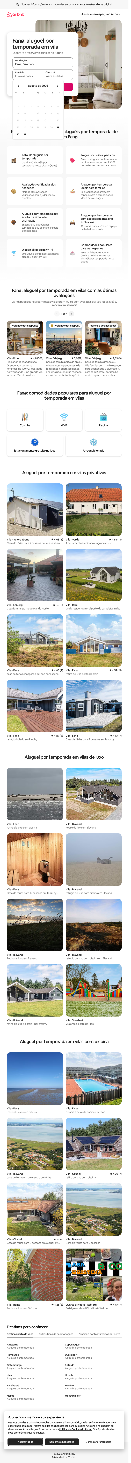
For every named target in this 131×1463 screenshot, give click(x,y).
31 (25, 134)
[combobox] (42, 64)
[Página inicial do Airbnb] (15, 14)
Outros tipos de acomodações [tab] (56, 1334)
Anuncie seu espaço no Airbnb (100, 14)
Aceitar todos (25, 1441)
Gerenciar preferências (98, 1441)
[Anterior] (57, 313)
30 (18, 134)
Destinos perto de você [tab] (20, 1334)
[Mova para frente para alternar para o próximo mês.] (58, 86)
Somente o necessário (61, 1441)
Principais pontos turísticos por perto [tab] (99, 1334)
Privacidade (58, 1457)
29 (58, 127)
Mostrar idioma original (99, 4)
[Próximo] (71, 313)
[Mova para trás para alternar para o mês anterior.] (18, 86)
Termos (72, 1457)
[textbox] (27, 76)
